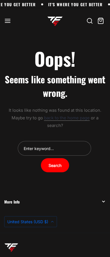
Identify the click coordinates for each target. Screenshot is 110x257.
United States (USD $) (28, 221)
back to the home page (67, 117)
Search (55, 165)
